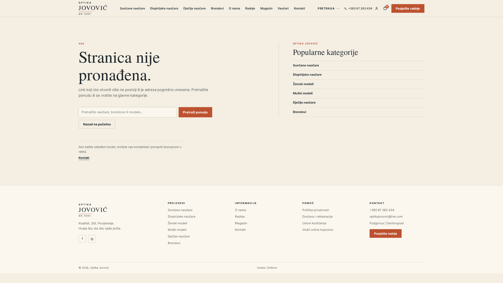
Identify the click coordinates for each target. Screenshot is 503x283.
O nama (234, 8)
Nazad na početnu (97, 124)
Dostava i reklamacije (317, 216)
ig (92, 239)
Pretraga (326, 8)
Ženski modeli (303, 84)
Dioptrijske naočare (164, 8)
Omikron (272, 267)
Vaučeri (283, 8)
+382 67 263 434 (382, 210)
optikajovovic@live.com (386, 216)
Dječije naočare (194, 8)
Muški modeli (303, 93)
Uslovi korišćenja (314, 223)
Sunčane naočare (132, 8)
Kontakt (299, 8)
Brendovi (217, 8)
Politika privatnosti (315, 210)
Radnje (250, 8)
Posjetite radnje (408, 8)
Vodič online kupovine (317, 230)
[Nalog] (376, 8)
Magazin (266, 8)
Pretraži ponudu (195, 112)
